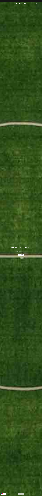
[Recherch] (38, 3)
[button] (21, 255)
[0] (39, 3)
